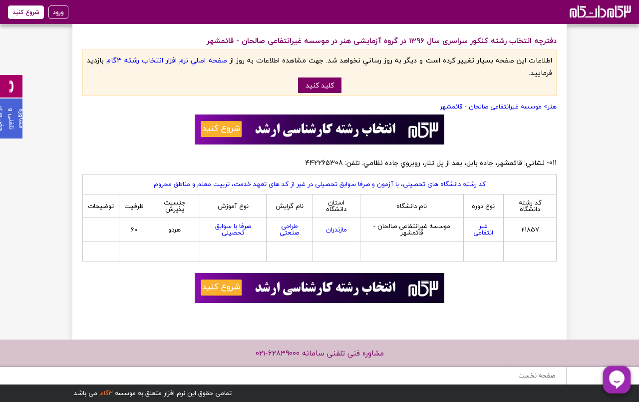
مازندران (336, 229)
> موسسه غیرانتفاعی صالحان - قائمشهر (493, 106)
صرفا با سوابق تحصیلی (233, 229)
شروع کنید (25, 12)
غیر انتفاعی (483, 229)
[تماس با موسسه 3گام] (11, 86)
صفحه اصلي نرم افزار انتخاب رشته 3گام (166, 60)
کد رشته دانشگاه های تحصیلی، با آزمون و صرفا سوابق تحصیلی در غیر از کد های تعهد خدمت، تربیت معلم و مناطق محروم (320, 184)
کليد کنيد (320, 85)
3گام (106, 393)
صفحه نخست (536, 375)
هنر (552, 106)
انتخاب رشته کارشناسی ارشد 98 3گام (599, 11)
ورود (58, 12)
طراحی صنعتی (289, 229)
